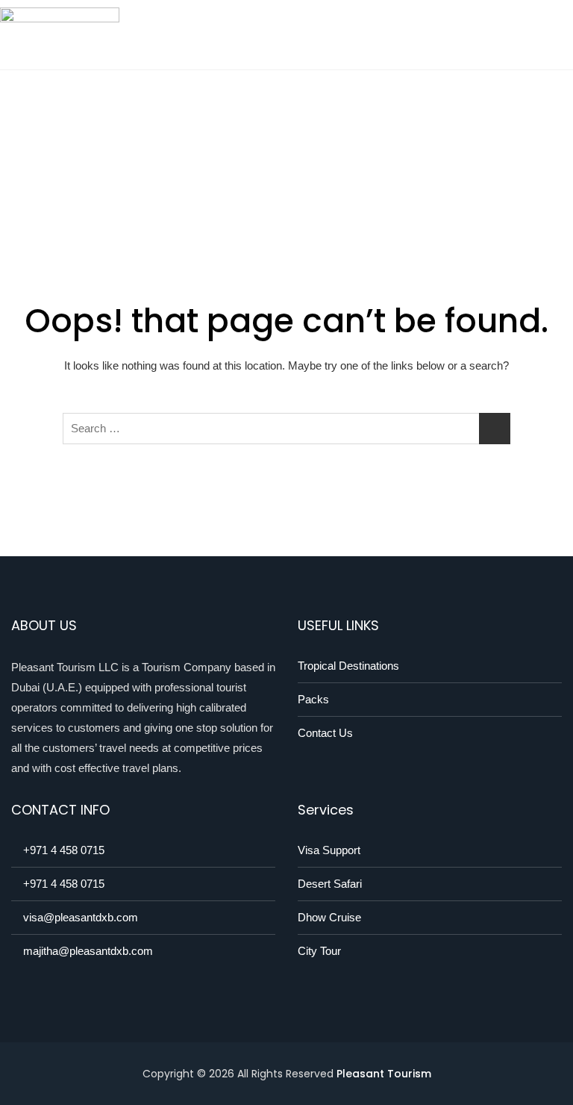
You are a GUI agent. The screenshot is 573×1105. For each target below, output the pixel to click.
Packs (313, 699)
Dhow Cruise (329, 917)
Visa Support (329, 850)
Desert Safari (330, 883)
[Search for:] (286, 428)
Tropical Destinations (348, 665)
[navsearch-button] (554, 35)
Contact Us (325, 732)
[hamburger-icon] (519, 34)
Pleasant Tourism (383, 1073)
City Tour (319, 950)
